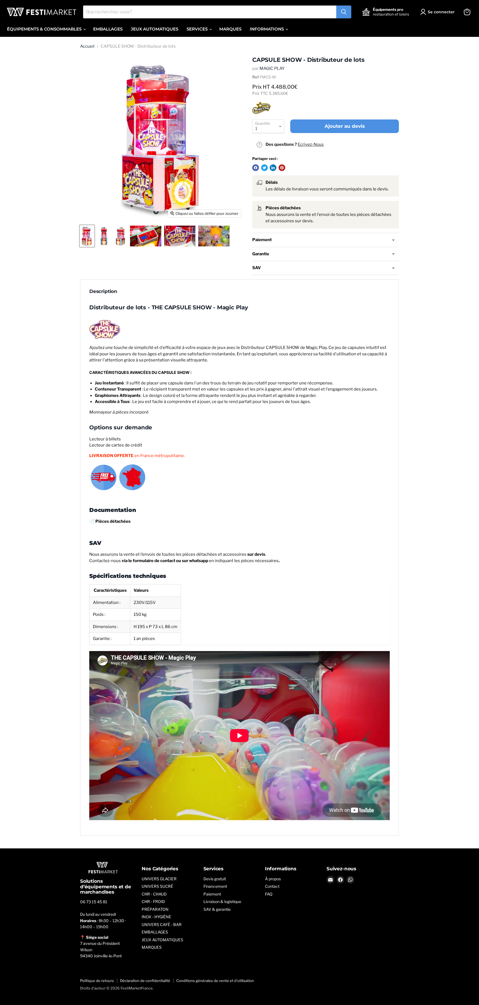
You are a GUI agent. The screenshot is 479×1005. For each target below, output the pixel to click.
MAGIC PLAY (272, 68)
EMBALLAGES (108, 29)
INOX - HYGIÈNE (156, 916)
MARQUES (230, 29)
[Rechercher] (343, 12)
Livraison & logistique (222, 901)
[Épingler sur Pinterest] (282, 167)
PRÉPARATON (155, 909)
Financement (215, 886)
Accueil (87, 46)
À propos (273, 878)
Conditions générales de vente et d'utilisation (215, 980)
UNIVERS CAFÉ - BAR (162, 924)
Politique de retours (97, 980)
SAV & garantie (217, 909)
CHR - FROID (153, 901)
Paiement (212, 894)
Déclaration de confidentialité (145, 980)
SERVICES (198, 29)
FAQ (268, 894)
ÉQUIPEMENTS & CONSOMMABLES (45, 29)
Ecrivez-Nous (311, 144)
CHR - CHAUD (154, 894)
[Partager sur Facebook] (255, 167)
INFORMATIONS (267, 29)
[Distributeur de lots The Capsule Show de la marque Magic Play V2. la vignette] (120, 236)
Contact (272, 886)
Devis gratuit (214, 878)
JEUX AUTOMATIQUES (154, 29)
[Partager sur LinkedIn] (273, 167)
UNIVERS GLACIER (159, 878)
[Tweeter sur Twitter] (264, 167)
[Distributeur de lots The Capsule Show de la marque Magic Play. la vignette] (87, 236)
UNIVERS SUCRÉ (157, 886)
